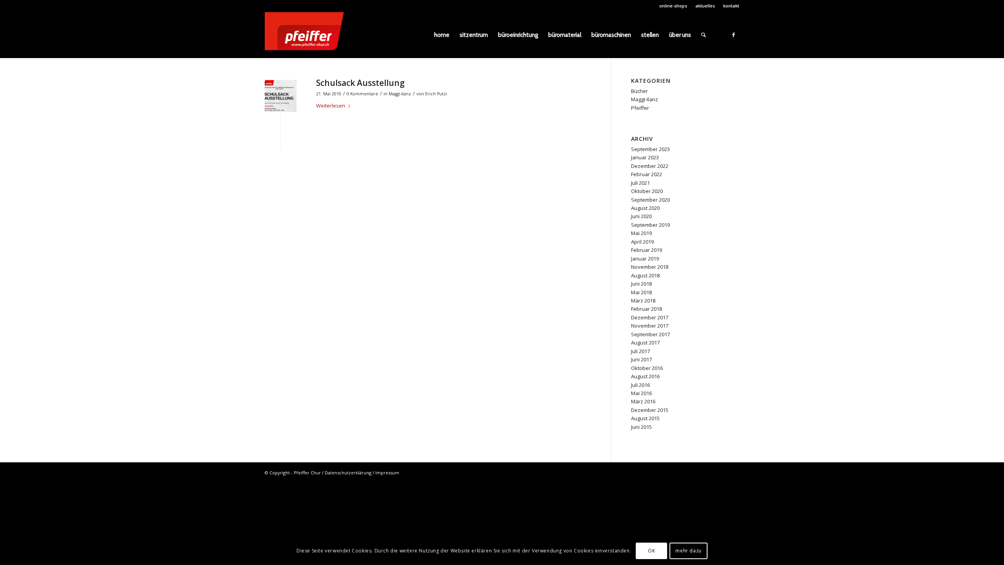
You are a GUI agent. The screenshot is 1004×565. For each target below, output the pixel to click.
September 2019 (650, 224)
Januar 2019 (645, 258)
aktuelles (705, 6)
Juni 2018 (641, 283)
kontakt (731, 6)
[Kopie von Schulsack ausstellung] (280, 96)
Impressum (387, 473)
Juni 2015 (641, 426)
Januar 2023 (645, 157)
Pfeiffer (640, 107)
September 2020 (650, 199)
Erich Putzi (436, 94)
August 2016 (645, 376)
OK (651, 551)
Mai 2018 (641, 292)
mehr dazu (688, 551)
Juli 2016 (640, 384)
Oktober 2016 (647, 368)
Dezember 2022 (649, 166)
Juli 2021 (640, 182)
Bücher (639, 91)
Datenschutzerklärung (348, 473)
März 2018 (643, 300)
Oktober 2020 (647, 191)
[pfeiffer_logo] (308, 35)
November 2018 (649, 266)
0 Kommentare (362, 94)
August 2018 (645, 275)
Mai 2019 (641, 233)
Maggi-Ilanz (400, 94)
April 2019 (642, 241)
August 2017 (645, 342)
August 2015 (645, 418)
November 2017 (649, 325)
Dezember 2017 (649, 317)
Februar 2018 (646, 308)
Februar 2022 (646, 174)
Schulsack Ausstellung (360, 82)
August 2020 (645, 207)
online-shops (673, 6)
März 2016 (643, 401)
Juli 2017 (640, 351)
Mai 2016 (641, 393)
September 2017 (650, 334)
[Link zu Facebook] (733, 34)
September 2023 (650, 149)
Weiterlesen (330, 105)
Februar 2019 (646, 249)
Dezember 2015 (649, 410)
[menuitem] (673, 6)
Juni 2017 (641, 359)
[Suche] (703, 35)
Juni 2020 (641, 216)
